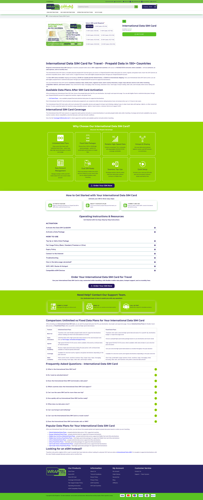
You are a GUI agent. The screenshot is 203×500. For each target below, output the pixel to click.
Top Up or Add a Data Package (57, 241)
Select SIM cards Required (95, 23)
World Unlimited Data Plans (58, 432)
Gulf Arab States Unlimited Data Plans (61, 444)
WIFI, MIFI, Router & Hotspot (57, 266)
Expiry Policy (51, 249)
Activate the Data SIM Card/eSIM (58, 228)
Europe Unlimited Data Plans (58, 434)
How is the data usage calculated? (59, 262)
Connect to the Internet (54, 254)
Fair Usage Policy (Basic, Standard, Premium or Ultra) (66, 245)
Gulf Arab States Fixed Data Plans (60, 446)
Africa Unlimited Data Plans (57, 440)
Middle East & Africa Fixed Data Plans (60, 438)
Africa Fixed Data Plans (56, 442)
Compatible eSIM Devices (55, 270)
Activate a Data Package (55, 232)
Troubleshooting (52, 258)
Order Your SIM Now (102, 185)
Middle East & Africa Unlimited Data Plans (62, 436)
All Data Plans (53, 98)
